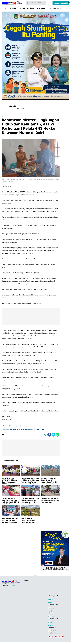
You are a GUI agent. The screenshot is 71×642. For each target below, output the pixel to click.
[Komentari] (3, 435)
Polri (37, 429)
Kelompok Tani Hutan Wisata (18, 426)
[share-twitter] (53, 435)
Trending (12, 8)
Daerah (22, 8)
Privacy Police (49, 622)
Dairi (3, 117)
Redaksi (49, 617)
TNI (43, 429)
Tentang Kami (49, 600)
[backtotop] (35, 576)
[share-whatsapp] (57, 435)
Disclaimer (49, 631)
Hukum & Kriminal (55, 8)
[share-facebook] (49, 435)
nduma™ (13, 585)
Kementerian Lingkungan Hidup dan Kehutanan (18, 429)
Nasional (30, 8)
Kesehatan (41, 8)
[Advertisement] (43, 588)
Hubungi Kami (49, 608)
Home (4, 8)
